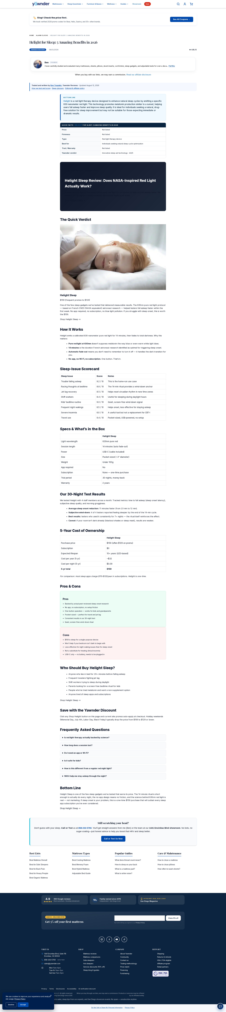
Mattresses (57, 4)
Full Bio (172, 66)
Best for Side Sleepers (38, 865)
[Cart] (191, 4)
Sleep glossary (58, 88)
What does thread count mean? (128, 860)
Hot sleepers (88, 964)
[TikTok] (124, 939)
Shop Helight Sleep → (75, 200)
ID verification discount (87, 989)
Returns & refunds (164, 957)
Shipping (160, 954)
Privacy (44, 989)
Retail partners (162, 967)
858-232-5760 (85, 828)
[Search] (178, 4)
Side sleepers (88, 960)
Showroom (136, 4)
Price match (124, 967)
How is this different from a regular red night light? (88, 768)
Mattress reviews (90, 954)
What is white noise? (123, 873)
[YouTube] (117, 939)
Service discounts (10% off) (94, 967)
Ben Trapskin (56, 85)
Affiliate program (163, 964)
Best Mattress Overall (38, 860)
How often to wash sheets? (169, 869)
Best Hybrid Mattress (80, 869)
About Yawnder (126, 954)
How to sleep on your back (126, 865)
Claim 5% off (173, 918)
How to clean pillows (166, 865)
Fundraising (124, 973)
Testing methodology (128, 964)
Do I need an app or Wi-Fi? (76, 753)
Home (31, 35)
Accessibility (71, 989)
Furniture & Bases (94, 4)
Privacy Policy (140, 923)
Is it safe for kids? (72, 760)
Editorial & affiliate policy (75, 88)
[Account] (184, 4)
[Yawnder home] (41, 4)
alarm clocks (42, 35)
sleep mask (129, 520)
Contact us (124, 960)
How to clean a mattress (168, 860)
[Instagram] (102, 939)
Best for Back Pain (37, 869)
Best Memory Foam (80, 865)
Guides (123, 4)
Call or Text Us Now (113, 839)
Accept (23, 1005)
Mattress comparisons (91, 957)
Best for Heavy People (38, 873)
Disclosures (60, 989)
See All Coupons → (181, 19)
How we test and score (41, 88)
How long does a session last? (78, 745)
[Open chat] (220, 1006)
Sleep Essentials (74, 4)
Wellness (111, 4)
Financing (124, 970)
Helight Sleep (68, 295)
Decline (11, 1005)
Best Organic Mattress (38, 878)
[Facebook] (109, 939)
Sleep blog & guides (91, 970)
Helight (66, 101)
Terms (51, 989)
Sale (147, 4)
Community (124, 957)
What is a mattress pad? (125, 869)
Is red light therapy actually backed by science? (86, 737)
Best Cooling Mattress (81, 860)
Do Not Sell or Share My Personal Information (107, 1007)
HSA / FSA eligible (164, 960)
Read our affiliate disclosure (138, 75)
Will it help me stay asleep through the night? (85, 776)
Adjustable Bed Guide (81, 873)
